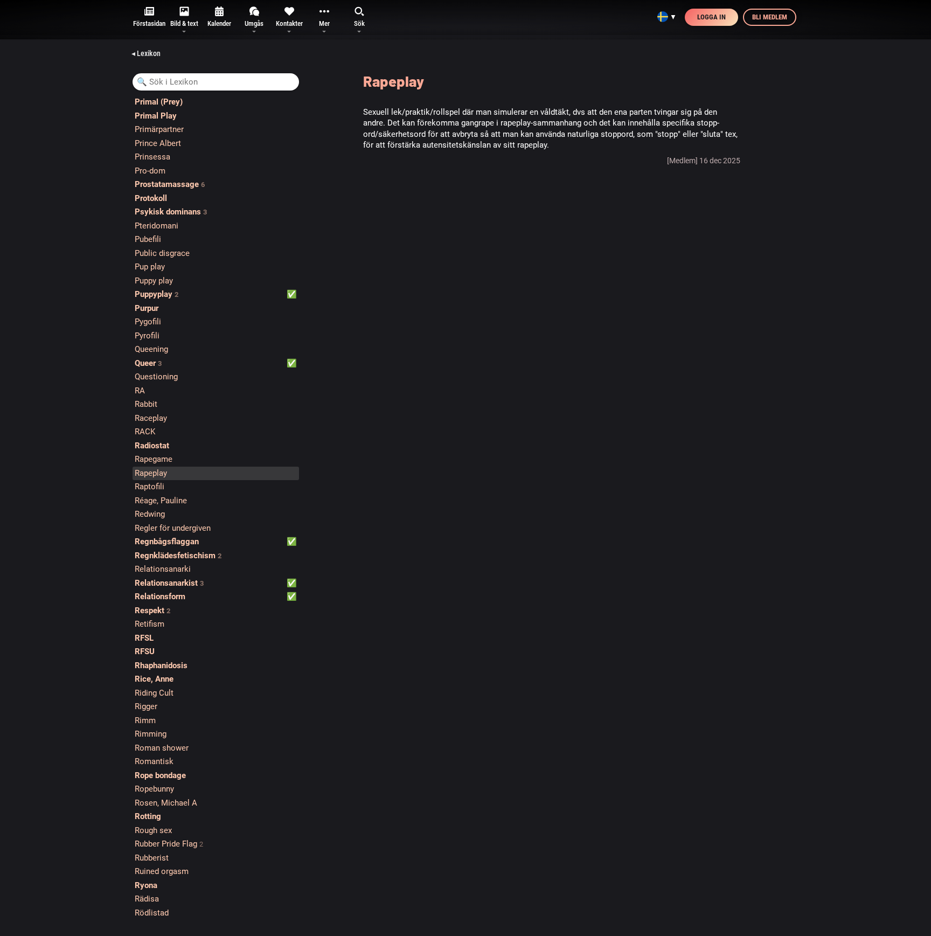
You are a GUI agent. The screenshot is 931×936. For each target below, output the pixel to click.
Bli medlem (769, 17)
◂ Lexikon (146, 53)
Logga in (711, 17)
